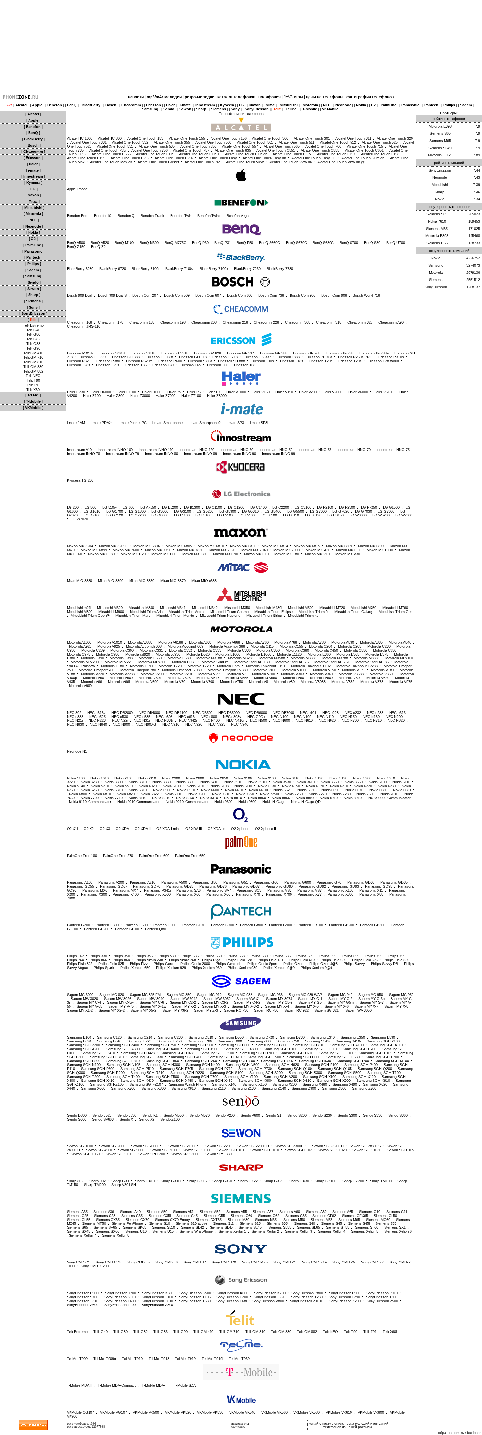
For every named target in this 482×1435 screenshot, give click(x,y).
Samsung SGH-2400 (122, 1045)
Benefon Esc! (77, 216)
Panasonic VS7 (309, 890)
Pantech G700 (222, 925)
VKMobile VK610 (339, 1412)
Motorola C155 (291, 646)
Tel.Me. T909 (77, 1359)
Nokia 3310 (138, 782)
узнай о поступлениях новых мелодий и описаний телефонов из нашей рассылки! (348, 1425)
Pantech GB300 (372, 925)
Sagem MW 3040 (150, 998)
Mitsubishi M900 (111, 612)
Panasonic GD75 (179, 886)
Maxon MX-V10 (317, 554)
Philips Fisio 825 (111, 964)
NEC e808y (232, 716)
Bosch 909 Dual (79, 295)
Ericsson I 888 (288, 357)
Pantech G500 (136, 925)
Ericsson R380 (108, 361)
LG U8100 (269, 515)
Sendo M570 (200, 1115)
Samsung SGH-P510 (137, 1069)
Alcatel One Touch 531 (115, 146)
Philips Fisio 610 (302, 960)
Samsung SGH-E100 (336, 1053)
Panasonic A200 (111, 882)
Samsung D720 (262, 1037)
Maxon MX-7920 (222, 550)
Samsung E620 (79, 1041)
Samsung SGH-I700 (353, 1061)
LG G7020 (340, 511)
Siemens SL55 (279, 1227)
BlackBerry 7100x (214, 269)
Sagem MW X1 (248, 998)
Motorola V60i (349, 678)
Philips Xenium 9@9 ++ (319, 968)
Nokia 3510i (257, 782)
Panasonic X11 (371, 890)
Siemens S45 (331, 1223)
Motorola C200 (320, 646)
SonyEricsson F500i (83, 1293)
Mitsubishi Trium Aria (146, 612)
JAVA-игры (293, 97)
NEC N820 (396, 720)
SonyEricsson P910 (382, 1293)
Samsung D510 (201, 1037)
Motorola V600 (321, 678)
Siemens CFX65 (355, 1216)
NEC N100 (279, 716)
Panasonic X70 (248, 894)
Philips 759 (396, 956)
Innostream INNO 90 (239, 453)
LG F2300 (347, 507)
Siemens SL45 (221, 1227)
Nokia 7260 (294, 794)
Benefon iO (103, 216)
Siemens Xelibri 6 (398, 1231)
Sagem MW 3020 (84, 998)
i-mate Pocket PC (133, 423)
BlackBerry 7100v (179, 269)
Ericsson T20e (320, 361)
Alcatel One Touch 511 (296, 142)
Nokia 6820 (126, 794)
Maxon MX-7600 (126, 550)
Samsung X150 (254, 1084)
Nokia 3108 (267, 778)
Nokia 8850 (257, 798)
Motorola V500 (121, 678)
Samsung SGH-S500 (344, 1073)
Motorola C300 (122, 650)
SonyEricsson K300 (157, 1293)
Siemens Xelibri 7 (82, 1235)
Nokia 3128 (338, 778)
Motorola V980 (80, 686)
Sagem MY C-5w (120, 1002)
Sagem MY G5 (310, 1002)
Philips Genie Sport (262, 964)
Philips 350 (121, 956)
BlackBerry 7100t (145, 269)
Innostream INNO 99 (278, 453)
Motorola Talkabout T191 (265, 666)
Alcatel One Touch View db (290, 162)
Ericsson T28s (78, 365)
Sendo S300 (347, 1115)
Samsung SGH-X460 (215, 1080)
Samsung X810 (183, 1088)
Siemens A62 (316, 1212)
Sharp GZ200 (353, 1181)
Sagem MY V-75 (121, 1006)
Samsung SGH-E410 (225, 1057)
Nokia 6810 (102, 794)
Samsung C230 (170, 1037)
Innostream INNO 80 (161, 453)
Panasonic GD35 (394, 882)
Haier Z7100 (191, 396)
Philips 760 (75, 960)
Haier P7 (213, 392)
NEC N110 (325, 716)
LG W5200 (381, 515)
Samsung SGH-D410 (98, 1053)
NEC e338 (75, 716)
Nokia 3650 (330, 782)
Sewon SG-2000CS (146, 1146)
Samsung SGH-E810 (123, 1061)
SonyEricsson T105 (195, 1297)
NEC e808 (209, 716)
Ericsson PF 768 (319, 357)
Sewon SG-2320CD (328, 1146)
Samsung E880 (230, 1041)
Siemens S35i (277, 1223)
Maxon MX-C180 (101, 554)
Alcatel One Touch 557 (240, 146)
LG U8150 (335, 515)
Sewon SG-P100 (163, 1150)
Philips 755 (373, 956)
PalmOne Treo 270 (118, 856)
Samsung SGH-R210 (147, 1073)
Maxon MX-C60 (163, 554)
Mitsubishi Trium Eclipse (273, 612)
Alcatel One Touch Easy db (264, 158)
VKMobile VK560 (274, 1412)
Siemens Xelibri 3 (298, 1231)
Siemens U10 (136, 1231)
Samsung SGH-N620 (282, 1065)
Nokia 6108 (220, 786)
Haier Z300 (115, 396)
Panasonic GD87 (246, 886)
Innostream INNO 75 (393, 450)
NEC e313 (397, 713)
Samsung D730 (292, 1037)
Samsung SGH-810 (308, 1045)
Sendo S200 (297, 1115)
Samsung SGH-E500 (264, 1057)
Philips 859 (121, 960)
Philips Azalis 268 (182, 960)
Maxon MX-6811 (243, 546)
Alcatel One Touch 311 (353, 138)
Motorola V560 (265, 678)
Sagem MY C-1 (310, 998)
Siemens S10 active (191, 1223)
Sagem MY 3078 (279, 998)
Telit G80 (33, 334)
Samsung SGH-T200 (83, 1077)
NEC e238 (375, 713)
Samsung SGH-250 (160, 1045)
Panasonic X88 (371, 894)
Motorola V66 (91, 682)
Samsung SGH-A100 (347, 1045)
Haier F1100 (126, 392)
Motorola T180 (112, 666)
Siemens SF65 (105, 1227)
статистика (238, 1426)
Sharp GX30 (299, 1181)
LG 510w (109, 507)
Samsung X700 (123, 1088)
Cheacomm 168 (79, 322)
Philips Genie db (228, 964)
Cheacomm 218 (235, 322)
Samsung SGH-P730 (255, 1069)
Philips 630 (259, 956)
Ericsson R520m (139, 361)
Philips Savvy (354, 964)
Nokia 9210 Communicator (138, 802)
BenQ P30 (200, 243)
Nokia (439, 199)
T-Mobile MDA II (79, 1385)
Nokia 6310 (114, 790)
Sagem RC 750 (266, 1010)
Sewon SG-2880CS (365, 1146)
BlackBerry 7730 (280, 269)
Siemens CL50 (385, 1216)
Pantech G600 (164, 925)
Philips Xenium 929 (171, 968)
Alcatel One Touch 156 (229, 138)
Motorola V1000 (294, 670)
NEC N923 (216, 724)
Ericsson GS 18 (225, 357)
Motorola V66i (119, 682)
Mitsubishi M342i (205, 608)
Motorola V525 (179, 678)
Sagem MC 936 (270, 995)
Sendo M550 (174, 1115)
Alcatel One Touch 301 (312, 138)
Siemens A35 (77, 1212)
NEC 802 (74, 713)
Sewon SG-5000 (131, 1150)
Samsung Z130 (243, 1088)
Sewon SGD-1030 (366, 1150)
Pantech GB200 (341, 925)
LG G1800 (137, 511)
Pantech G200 (78, 925)
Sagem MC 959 (401, 995)
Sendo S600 (76, 1119)
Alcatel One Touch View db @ (341, 162)
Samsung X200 (284, 1084)
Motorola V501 (150, 678)
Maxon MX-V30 (347, 554)
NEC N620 (327, 720)
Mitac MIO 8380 (79, 581)
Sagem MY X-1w (153, 1006)
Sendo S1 (273, 1115)
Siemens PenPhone (127, 1223)
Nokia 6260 (90, 790)
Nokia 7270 (318, 794)
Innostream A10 (79, 450)
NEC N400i (211, 720)
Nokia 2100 (123, 778)
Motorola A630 (200, 642)
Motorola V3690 (382, 674)
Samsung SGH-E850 (162, 1061)
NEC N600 (281, 720)
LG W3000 (358, 515)
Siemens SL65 (308, 1227)
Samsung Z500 (334, 1088)
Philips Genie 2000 (195, 964)
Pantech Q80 (155, 929)
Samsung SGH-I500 (239, 1061)
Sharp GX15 (197, 1181)
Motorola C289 (93, 650)
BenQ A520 (100, 243)
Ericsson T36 (136, 365)
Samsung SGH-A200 (83, 1049)
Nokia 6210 (339, 786)
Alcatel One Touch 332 (130, 142)
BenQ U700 (395, 243)
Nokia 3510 (233, 782)
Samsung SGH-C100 (280, 1049)
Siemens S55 (385, 1223)
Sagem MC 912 (209, 995)
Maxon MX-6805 (179, 546)
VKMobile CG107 (80, 1412)
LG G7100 (92, 515)
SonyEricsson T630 (195, 1301)
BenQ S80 (372, 243)
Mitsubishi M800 (79, 612)
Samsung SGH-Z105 (107, 1084)
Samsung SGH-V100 (241, 1077)
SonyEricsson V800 (268, 1301)
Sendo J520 (101, 1115)
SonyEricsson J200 (120, 1293)
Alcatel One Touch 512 (338, 142)
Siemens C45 (187, 1216)
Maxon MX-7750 (158, 550)
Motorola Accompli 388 (227, 646)
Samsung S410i (348, 1041)
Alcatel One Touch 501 (255, 142)
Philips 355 (144, 956)
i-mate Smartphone (167, 423)
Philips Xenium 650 (135, 968)
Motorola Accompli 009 (185, 646)
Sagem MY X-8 (396, 1006)
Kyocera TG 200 (80, 480)
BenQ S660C (269, 243)
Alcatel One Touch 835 (233, 150)
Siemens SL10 (163, 1227)
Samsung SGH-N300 (163, 1065)
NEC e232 (353, 713)
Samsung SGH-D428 (138, 1053)
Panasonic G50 (205, 882)
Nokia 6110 (243, 786)
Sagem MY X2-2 (112, 1010)
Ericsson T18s (291, 361)
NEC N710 (373, 720)
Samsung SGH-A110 (386, 1045)
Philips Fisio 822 (79, 964)
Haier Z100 (92, 396)
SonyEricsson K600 (232, 1293)
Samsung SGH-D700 (257, 1053)
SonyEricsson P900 (344, 1293)
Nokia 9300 (223, 802)
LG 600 (128, 507)
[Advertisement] (196, 46)
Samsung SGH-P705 (176, 1069)
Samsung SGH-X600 (255, 1080)
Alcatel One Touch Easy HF (313, 158)
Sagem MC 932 (240, 995)
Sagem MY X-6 (337, 1006)
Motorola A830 (342, 642)
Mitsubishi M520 (300, 608)
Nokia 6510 (186, 790)
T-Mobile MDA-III (155, 1385)
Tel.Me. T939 (239, 1359)
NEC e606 (164, 716)
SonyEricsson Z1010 (306, 1301)
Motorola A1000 (79, 642)
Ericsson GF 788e (374, 353)
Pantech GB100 (310, 925)
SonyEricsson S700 (82, 1297)
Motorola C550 (355, 650)
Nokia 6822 (150, 794)
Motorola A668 (228, 642)
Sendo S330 (372, 1115)
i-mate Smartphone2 (205, 423)
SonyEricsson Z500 (382, 1301)
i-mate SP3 (235, 423)
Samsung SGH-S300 (305, 1073)
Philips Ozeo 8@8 (323, 964)
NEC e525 (97, 716)
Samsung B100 (79, 1037)
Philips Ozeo (293, 964)
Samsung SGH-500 (197, 1045)
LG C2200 (280, 507)
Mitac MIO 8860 (141, 581)
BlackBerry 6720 (112, 269)
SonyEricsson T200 (232, 1297)
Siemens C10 (369, 1212)
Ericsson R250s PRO (355, 357)
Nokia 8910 (329, 798)
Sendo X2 (146, 1119)
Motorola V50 (93, 678)
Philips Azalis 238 (149, 960)
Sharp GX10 (145, 1181)
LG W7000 (403, 515)
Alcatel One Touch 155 (187, 138)
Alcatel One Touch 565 (282, 146)
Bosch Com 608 (239, 295)
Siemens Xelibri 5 (364, 1231)
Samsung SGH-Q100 (295, 1069)
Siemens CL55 (78, 1220)
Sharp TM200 (95, 1185)
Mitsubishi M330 (141, 608)
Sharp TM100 (381, 1181)
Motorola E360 (319, 654)
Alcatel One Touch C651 (364, 150)
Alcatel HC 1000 (79, 138)
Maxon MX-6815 (307, 546)
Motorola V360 (321, 674)
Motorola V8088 (313, 682)
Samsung (435, 265)
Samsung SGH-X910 (373, 1080)
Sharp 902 (97, 1181)
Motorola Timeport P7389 (228, 670)
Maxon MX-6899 (94, 550)
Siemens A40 (130, 1212)
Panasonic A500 (174, 882)
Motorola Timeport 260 (96, 670)
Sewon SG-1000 (80, 1146)
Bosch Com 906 (302, 295)
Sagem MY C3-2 (215, 1002)
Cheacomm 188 (141, 322)
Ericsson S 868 (200, 361)
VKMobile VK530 (210, 1412)
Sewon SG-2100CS (183, 1146)
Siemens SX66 (107, 1231)
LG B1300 (192, 507)
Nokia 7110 (173, 794)
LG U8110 (291, 515)
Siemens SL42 (192, 1227)
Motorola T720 (170, 666)
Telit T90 (33, 380)
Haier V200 (308, 392)
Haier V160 (261, 392)
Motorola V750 (231, 682)
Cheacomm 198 (173, 322)
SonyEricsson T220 (269, 1297)
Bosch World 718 (366, 295)
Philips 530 (167, 956)
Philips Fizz (139, 964)
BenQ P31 (222, 243)
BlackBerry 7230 (247, 269)
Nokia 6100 (172, 786)
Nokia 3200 (362, 778)
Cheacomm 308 (297, 322)
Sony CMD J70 (224, 1262)
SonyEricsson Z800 (157, 1305)
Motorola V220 (92, 674)
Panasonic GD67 (113, 886)
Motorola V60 (293, 678)
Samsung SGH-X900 (334, 1080)
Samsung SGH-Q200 (375, 1069)
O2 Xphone (240, 829)
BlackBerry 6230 (80, 269)
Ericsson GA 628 (207, 353)
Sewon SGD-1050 (85, 1154)
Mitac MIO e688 (204, 581)
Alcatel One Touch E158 (380, 154)
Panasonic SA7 (219, 890)
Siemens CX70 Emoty (172, 1220)
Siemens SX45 (78, 1231)
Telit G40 (33, 330)
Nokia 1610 (99, 778)
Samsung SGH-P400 (361, 1065)
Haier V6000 (358, 392)
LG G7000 (318, 511)
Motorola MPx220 (118, 662)
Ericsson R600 (170, 361)
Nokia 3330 (161, 782)
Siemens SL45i (250, 1227)
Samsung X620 (375, 1084)
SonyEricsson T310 (82, 1301)
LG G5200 (205, 511)
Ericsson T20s (350, 361)
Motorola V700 (202, 682)
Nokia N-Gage (273, 802)
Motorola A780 (314, 642)
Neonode (439, 177)
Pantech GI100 (127, 929)
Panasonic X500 (158, 894)
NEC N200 (394, 716)
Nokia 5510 (124, 786)
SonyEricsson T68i (231, 1301)
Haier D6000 (101, 392)
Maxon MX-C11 (348, 550)
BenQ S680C (323, 243)
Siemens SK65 (134, 1227)
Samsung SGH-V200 (280, 1077)
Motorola (436, 272)
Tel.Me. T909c (104, 1359)
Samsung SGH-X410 (97, 1080)
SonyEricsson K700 (270, 1293)
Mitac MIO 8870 (173, 581)
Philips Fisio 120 (239, 960)
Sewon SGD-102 (298, 1150)
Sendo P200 (225, 1115)
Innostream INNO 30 (236, 450)
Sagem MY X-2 (184, 1006)
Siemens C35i (160, 1216)
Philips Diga (211, 960)
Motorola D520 (198, 654)
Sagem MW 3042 (183, 998)
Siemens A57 (263, 1212)
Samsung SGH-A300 (123, 1049)
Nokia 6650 (330, 790)
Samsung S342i (317, 1041)
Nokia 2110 (147, 778)
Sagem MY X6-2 (175, 1010)
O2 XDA (122, 829)
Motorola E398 (121, 658)
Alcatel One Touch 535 (157, 146)
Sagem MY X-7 (366, 1006)
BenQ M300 (149, 243)
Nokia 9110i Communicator (90, 802)
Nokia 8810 (233, 798)
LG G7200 (137, 515)
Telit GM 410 (33, 353)
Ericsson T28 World (383, 361)
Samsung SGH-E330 (146, 1057)
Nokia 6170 (315, 786)
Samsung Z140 (274, 1088)
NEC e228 (330, 713)
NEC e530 (119, 716)
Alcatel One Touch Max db (111, 162)
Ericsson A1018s (80, 353)
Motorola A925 (108, 646)
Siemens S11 (223, 1223)
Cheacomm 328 (359, 322)
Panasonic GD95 (378, 886)
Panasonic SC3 (249, 890)
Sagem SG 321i (326, 1010)
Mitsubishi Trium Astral (186, 612)
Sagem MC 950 (370, 995)
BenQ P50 (245, 243)
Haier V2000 (332, 392)
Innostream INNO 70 (354, 450)
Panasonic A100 (79, 882)
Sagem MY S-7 (372, 1002)
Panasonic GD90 (279, 886)
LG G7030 (363, 511)
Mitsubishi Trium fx (314, 612)
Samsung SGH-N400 (203, 1065)
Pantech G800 (251, 925)
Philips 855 (98, 960)
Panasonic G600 (297, 882)
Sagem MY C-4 (89, 1002)
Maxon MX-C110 (380, 550)
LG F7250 (369, 507)
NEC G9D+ (256, 716)
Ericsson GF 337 (240, 353)
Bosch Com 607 (208, 295)
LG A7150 (148, 507)
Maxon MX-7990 (286, 550)
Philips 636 (282, 956)
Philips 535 (190, 956)
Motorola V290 (152, 674)
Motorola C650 (384, 650)
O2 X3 (105, 829)
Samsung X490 (345, 1084)
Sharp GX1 (120, 1181)
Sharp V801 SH (123, 1185)
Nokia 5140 (76, 786)
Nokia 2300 (171, 778)
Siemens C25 (77, 1216)
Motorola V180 (382, 670)
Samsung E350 (353, 1037)
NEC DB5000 (229, 713)
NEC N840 (98, 724)
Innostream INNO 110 (156, 450)
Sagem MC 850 (179, 995)
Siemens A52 (210, 1212)
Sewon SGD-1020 (332, 1150)
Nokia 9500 (247, 802)
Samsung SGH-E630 (343, 1057)
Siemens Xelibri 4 (331, 1231)
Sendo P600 (250, 1115)
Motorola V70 (174, 682)
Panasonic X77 (310, 894)
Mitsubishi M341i (173, 608)
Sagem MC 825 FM (145, 995)
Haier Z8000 (217, 396)
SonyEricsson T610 (157, 1301)
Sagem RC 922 (296, 1010)
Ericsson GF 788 (339, 353)
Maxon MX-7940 (254, 550)
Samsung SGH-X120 (359, 1077)
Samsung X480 (315, 1084)
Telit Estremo (33, 325)
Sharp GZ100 (325, 1181)
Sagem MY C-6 (152, 1002)
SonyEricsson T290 (344, 1297)
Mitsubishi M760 (395, 608)
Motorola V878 (371, 682)
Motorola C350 (268, 650)
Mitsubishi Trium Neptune (220, 615)
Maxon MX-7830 (190, 550)
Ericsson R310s (391, 357)
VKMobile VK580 (306, 1412)
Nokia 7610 (389, 794)
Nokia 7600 (365, 794)
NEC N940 (239, 724)
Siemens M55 (321, 1220)
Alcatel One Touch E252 (130, 158)
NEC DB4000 (149, 713)
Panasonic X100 (340, 890)
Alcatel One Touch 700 (323, 146)
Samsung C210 (140, 1037)
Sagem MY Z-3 (206, 1010)
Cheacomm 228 (266, 322)
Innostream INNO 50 (275, 450)
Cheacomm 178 (110, 322)
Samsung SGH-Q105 (335, 1069)
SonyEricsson (440, 170)
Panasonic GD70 (146, 886)
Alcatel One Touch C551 (275, 150)
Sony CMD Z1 (284, 1262)
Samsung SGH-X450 (176, 1080)
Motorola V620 (377, 678)
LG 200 (73, 507)
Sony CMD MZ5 (255, 1262)
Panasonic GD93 (345, 886)
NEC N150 (348, 716)
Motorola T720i (199, 666)
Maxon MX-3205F (113, 546)
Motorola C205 (349, 646)
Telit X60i (33, 390)
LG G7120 (114, 515)
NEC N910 (170, 724)
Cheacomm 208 (204, 322)
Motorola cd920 (137, 654)
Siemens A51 (183, 1212)
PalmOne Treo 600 (154, 856)
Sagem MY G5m (341, 1002)
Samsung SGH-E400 (185, 1057)
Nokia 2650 (219, 778)
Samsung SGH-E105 (375, 1053)
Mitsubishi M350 (237, 608)
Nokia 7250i (269, 794)
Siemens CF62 (324, 1216)
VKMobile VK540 (242, 1412)
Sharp (439, 192)
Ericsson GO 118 (193, 357)
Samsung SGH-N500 (242, 1065)
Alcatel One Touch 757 (191, 150)
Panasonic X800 (340, 894)
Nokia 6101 (196, 786)
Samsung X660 (93, 1088)
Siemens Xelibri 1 (232, 1231)
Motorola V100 (264, 670)
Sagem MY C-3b (371, 998)
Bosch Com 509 (177, 295)
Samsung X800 (153, 1088)
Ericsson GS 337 (257, 357)
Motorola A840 (400, 642)
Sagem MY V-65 (89, 1006)
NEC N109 (302, 716)
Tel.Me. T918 (159, 1359)
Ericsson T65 (190, 365)
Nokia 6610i (258, 790)
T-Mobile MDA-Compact (117, 1385)
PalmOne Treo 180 (82, 856)
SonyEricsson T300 (381, 1297)
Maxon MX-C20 (133, 554)
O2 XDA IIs (216, 829)
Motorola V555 (236, 678)
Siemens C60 (241, 1216)
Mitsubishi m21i (79, 608)
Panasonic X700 (279, 894)
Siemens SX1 (395, 1227)
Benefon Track (152, 216)
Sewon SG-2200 (218, 1146)
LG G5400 (273, 511)
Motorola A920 (80, 646)
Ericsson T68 (244, 365)
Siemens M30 (238, 1220)
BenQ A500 (76, 243)
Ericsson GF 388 (273, 353)
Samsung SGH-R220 (187, 1073)
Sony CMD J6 (166, 1262)
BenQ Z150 (76, 247)
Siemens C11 (396, 1212)
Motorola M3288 (240, 658)
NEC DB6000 (256, 713)
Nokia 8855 (281, 798)
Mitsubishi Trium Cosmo (229, 612)
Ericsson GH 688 (159, 357)
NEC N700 (350, 720)
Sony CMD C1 (78, 1262)
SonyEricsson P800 (307, 1293)
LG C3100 (303, 507)
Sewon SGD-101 (230, 1150)
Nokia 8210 (161, 798)
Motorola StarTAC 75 (292, 662)
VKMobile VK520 (178, 1412)
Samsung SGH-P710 (215, 1069)
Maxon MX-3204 (80, 546)
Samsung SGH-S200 (266, 1073)
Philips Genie (164, 964)
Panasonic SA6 (188, 890)
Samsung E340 (323, 1037)
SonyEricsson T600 (120, 1301)
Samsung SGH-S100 (226, 1073)
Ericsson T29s (107, 365)
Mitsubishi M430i (269, 608)
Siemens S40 (304, 1223)
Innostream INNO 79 (122, 453)
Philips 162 (75, 956)
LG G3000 (159, 511)
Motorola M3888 (366, 658)
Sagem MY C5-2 (279, 1002)
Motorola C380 (297, 650)
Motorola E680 (179, 658)
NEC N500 (258, 720)
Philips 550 (213, 956)
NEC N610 (304, 720)
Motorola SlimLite (215, 662)
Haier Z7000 (165, 396)
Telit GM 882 (33, 371)
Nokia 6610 (234, 790)
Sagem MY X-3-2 (245, 1006)
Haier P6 (194, 392)
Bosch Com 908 (334, 295)
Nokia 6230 (387, 786)
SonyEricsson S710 (120, 1297)
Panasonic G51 (235, 882)
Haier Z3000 (140, 396)
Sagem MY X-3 (214, 1006)
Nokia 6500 (162, 790)
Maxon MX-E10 (256, 554)
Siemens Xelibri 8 (115, 1235)
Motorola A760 (257, 642)
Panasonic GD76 (213, 886)
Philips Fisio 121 (270, 960)
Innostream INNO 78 (83, 453)
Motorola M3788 (335, 658)
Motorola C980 (107, 654)
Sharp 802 (75, 1181)
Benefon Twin (180, 216)
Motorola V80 (284, 682)
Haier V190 (284, 392)
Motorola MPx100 (399, 658)
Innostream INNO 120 (196, 450)
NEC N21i (75, 720)
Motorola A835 (371, 642)
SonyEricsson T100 (157, 1297)
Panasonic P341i (157, 890)
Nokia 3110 (290, 778)
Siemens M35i (266, 1220)
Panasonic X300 (94, 894)
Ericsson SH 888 (231, 361)
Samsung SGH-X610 (294, 1080)
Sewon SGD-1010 (264, 1150)
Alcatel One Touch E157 (336, 154)
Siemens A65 (342, 1212)
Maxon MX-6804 (146, 546)
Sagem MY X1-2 (80, 1010)
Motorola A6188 (170, 642)
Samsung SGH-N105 (123, 1065)
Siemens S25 (250, 1223)
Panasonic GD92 (312, 886)
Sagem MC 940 (340, 995)
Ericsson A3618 (143, 353)
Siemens (436, 280)
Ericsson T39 (163, 365)
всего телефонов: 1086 (81, 1423)
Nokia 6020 (148, 786)
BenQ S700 (349, 243)
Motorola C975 (78, 654)
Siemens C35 (132, 1216)
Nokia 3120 (314, 778)
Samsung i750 (287, 1041)
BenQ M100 (124, 243)
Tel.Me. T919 (185, 1359)
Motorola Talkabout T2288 (357, 666)
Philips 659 (350, 956)
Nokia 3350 (185, 782)
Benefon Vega (238, 216)
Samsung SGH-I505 (277, 1061)
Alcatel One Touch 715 (365, 146)
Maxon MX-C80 (194, 554)
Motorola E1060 (258, 654)
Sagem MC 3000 (80, 995)
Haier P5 (174, 392)
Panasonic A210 (142, 882)
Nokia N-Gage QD (306, 802)
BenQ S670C (296, 243)
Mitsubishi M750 (363, 608)
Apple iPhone (77, 189)
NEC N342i (188, 720)
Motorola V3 (236, 674)
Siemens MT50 (94, 1223)
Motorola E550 (150, 658)
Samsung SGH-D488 (177, 1053)
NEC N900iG (146, 724)
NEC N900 (121, 724)
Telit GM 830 (33, 367)
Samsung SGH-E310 (107, 1057)
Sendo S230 (322, 1115)
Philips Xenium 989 (242, 968)
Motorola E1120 (289, 654)
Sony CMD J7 (195, 1262)
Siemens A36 (103, 1212)
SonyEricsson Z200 (345, 1301)
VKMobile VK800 (371, 1412)
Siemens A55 (236, 1212)
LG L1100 (182, 515)
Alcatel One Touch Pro (202, 162)
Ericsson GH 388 (126, 357)
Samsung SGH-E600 (303, 1057)
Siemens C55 (214, 1216)
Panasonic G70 (329, 882)
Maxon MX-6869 (339, 546)
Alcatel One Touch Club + (199, 154)
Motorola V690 (146, 682)
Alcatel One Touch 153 (145, 138)
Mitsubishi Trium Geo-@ (90, 615)
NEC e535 (142, 716)
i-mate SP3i (259, 423)
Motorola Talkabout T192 (311, 666)
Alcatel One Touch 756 (149, 150)
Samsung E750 (169, 1041)
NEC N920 (193, 724)
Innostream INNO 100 (115, 450)
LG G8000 (159, 515)
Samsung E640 (109, 1041)
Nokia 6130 (267, 786)
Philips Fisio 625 (365, 960)
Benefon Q (126, 216)
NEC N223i (97, 720)
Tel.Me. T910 (132, 1359)
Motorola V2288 (122, 674)
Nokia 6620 (282, 790)
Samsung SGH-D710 (296, 1053)
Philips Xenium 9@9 (279, 968)
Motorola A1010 (109, 642)
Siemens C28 (104, 1216)
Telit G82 (33, 339)
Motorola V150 (324, 670)
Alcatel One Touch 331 (88, 142)
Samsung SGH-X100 (319, 1077)
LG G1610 (92, 511)
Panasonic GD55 (80, 886)
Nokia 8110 (137, 798)
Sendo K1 (150, 1115)
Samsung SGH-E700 (382, 1057)
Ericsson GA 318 (174, 353)
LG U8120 (313, 515)
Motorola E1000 (227, 654)
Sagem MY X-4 (277, 1006)
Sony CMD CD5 (108, 1262)
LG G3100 (182, 511)
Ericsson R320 (78, 361)
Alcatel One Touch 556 (198, 146)
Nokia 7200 (197, 794)
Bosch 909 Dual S (112, 295)
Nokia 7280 (341, 794)
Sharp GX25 (273, 1181)
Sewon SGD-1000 (197, 1150)
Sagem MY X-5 (307, 1006)
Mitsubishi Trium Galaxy (353, 612)
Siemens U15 (163, 1231)
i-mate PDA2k (102, 423)
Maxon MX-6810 (211, 546)
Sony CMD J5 (138, 1262)
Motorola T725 (228, 666)
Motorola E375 (376, 654)
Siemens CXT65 (209, 1220)
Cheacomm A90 (391, 322)
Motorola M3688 (303, 658)
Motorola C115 (262, 646)
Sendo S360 (398, 1115)
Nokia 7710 (114, 798)
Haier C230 (76, 392)
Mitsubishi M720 (332, 608)
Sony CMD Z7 (372, 1262)
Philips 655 (327, 956)
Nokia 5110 (401, 782)
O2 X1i (72, 829)
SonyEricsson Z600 (82, 1305)
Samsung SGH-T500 (162, 1077)
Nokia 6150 (291, 786)
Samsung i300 (259, 1041)
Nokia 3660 (354, 782)
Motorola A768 (285, 642)
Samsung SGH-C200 (359, 1049)
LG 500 (90, 507)
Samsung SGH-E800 (83, 1061)
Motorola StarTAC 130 (252, 662)
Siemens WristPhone (196, 1231)
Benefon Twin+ (209, 216)
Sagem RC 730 (236, 1010)
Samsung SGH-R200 (108, 1073)
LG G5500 (295, 511)
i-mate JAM (76, 423)
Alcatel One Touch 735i (107, 150)
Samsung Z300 (304, 1088)
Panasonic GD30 (360, 882)
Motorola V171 (353, 670)
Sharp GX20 (222, 1181)
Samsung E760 (200, 1041)
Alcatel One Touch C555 (320, 150)
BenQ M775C (175, 243)
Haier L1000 (151, 392)
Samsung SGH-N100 (84, 1065)
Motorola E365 (347, 654)
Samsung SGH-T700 (201, 1077)
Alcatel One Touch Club (154, 154)
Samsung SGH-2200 (83, 1045)
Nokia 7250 (245, 794)
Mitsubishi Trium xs (303, 615)
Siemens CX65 (108, 1220)
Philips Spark (104, 968)
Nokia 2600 (195, 778)
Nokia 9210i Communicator (187, 802)
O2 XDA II (143, 829)
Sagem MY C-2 (340, 998)
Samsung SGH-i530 (315, 1061)
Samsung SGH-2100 (383, 1041)
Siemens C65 (296, 1216)
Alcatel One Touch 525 (380, 142)
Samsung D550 (231, 1037)
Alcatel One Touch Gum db (362, 158)
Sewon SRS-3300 (219, 1154)
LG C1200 (236, 507)
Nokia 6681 (402, 790)
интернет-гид (240, 1423)
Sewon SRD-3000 (185, 1154)
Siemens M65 (349, 1220)
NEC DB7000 (283, 713)
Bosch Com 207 (145, 295)
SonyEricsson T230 (307, 1297)
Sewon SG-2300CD (290, 1146)
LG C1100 (214, 507)
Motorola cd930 (168, 654)
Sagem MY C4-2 (247, 1002)
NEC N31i (142, 720)
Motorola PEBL (184, 662)
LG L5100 (225, 515)
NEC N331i (164, 720)
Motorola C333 (209, 650)
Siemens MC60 (378, 1220)
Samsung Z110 (214, 1088)
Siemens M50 (294, 1220)
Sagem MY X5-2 (143, 1010)
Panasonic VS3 (279, 890)
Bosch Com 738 (271, 295)
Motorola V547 (207, 678)
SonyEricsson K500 (195, 1293)
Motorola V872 (342, 682)
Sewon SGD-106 (119, 1154)
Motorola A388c (140, 642)
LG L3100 (203, 515)
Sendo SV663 (103, 1119)
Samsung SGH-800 (271, 1045)
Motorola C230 (379, 646)
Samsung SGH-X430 (137, 1080)
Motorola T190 (141, 666)
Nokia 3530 (282, 782)
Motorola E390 (92, 658)
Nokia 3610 (306, 782)
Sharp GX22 (248, 1181)
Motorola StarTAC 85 (372, 662)
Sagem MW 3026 (117, 998)
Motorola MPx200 (85, 662)
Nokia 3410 (209, 782)
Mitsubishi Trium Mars (133, 615)
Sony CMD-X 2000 (95, 1266)
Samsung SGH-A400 (162, 1049)
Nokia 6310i (138, 790)
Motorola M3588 (272, 658)
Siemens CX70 (137, 1220)
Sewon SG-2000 (112, 1146)
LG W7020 (79, 519)
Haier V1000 (236, 392)
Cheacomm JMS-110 (83, 326)
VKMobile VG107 (113, 1412)
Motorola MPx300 (152, 662)
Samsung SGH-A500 (201, 1049)
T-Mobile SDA (185, 1385)
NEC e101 (308, 713)
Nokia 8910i (353, 798)
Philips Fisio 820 (396, 960)
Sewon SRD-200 (151, 1154)
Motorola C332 (180, 650)
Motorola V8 (258, 682)
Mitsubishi (440, 185)
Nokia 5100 (378, 782)
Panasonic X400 (126, 894)
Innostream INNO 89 (200, 453)
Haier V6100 (383, 392)
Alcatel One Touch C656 (111, 154)
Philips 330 (98, 956)
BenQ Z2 (98, 247)
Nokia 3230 (90, 782)
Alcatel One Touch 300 (270, 138)
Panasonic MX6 (94, 890)
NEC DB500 (202, 713)
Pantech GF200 (96, 929)
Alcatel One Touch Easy (218, 158)
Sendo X (126, 1119)
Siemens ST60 (366, 1227)
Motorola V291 (181, 674)
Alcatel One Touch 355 (172, 142)
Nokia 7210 (221, 794)
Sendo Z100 (170, 1119)
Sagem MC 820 (111, 995)
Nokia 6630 (306, 790)
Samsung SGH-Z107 (146, 1084)
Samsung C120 (109, 1037)
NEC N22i (120, 720)
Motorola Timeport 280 (138, 670)
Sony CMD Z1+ (314, 1262)
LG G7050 (386, 511)
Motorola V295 (209, 674)
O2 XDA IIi (193, 829)
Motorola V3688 (351, 674)
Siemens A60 (289, 1212)
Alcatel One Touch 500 (213, 142)
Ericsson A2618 (112, 353)
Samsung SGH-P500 (97, 1069)
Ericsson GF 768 (306, 353)
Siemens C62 (268, 1216)
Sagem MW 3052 (217, 998)
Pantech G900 (280, 925)
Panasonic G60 (266, 882)
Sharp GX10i (171, 1181)
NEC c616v (96, 713)
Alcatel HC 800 (110, 138)
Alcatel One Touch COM (292, 154)
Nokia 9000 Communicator (389, 798)
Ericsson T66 (217, 365)
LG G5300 (227, 511)
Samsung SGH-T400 (123, 1077)
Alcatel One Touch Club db (246, 154)
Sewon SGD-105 (400, 1150)
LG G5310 (250, 511)
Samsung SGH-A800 (241, 1049)
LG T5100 (247, 515)
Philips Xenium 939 (207, 968)
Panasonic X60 (188, 894)
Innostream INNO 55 (314, 450)
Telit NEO (33, 376)
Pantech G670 (193, 925)
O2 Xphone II (265, 829)
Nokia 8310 (209, 798)
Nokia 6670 (354, 790)
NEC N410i (235, 720)
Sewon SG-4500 (99, 1150)
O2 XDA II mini (167, 829)
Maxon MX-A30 (318, 550)
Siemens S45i (359, 1223)
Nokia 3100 (243, 778)
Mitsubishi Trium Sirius (264, 615)
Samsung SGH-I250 (201, 1061)
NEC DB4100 (176, 713)
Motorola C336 (239, 650)
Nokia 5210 (100, 786)
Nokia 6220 (363, 786)
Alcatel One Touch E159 (86, 158)
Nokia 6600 (210, 790)
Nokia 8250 (185, 798)
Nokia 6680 (378, 790)
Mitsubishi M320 (110, 608)
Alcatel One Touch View (245, 162)
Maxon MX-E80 (286, 554)
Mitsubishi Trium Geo (395, 612)
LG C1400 (258, 507)
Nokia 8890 (305, 798)
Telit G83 (33, 344)
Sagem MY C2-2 (183, 1002)
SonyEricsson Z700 (120, 1305)
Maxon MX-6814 (275, 546)
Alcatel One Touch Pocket (158, 162)
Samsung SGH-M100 (392, 1061)
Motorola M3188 (209, 658)
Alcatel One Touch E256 (174, 158)
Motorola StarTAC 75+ (332, 662)
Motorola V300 (263, 674)
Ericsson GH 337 (92, 357)
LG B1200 (170, 507)
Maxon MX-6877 (371, 546)
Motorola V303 (292, 674)
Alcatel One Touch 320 (395, 138)
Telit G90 (33, 348)
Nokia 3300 (114, 782)
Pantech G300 (107, 925)
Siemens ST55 (337, 1227)
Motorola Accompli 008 (144, 646)
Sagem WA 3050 (358, 1010)
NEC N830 (75, 724)
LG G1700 (114, 511)
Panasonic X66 (218, 894)
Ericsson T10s (262, 361)
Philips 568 (236, 956)
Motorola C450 (326, 650)
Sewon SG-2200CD (253, 1146)
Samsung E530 (383, 1037)
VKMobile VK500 (146, 1412)
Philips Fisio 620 (333, 960)
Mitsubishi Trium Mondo (175, 615)
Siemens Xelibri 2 (265, 1231)
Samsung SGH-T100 (384, 1073)
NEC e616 (186, 716)
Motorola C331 (151, 650)
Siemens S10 (159, 1223)
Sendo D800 (77, 1115)
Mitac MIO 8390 (110, 581)
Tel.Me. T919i (212, 1359)
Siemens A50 (157, 1212)
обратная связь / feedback (460, 1433)
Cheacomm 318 (328, 322)
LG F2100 (325, 507)
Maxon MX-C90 (225, 554)
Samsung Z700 (364, 1088)
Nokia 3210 (386, 778)
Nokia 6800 (78, 794)
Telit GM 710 (33, 357)
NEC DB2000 (122, 713)
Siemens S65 (77, 1227)
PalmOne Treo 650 (190, 856)
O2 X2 (89, 829)
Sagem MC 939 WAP (305, 995)
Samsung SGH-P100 (321, 1065)
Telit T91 (33, 385)
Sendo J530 (126, 1115)
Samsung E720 (139, 1041)
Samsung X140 (224, 1084)
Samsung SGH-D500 (217, 1053)
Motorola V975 (400, 682)
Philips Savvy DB (384, 964)
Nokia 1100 (76, 778)
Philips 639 (304, 956)
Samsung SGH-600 (234, 1045)
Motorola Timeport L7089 (182, 670)
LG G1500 (391, 507)
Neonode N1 (77, 751)
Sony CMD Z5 (343, 1262)
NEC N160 (371, 716)
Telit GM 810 (33, 362)
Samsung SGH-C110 (320, 1049)
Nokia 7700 (90, 798)
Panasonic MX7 (125, 890)
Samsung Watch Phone (187, 1084)
